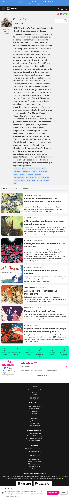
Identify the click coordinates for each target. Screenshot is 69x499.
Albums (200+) (28, 189)
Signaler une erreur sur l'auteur (6, 31)
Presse (34, 392)
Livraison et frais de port (34, 461)
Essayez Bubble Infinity (34, 436)
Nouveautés (34, 418)
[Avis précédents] (18, 366)
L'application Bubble (34, 433)
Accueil (3, 14)
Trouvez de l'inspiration (34, 406)
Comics (34, 411)
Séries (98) (14, 189)
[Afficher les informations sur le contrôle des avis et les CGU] (15, 371)
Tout (5, 189)
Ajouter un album (34, 441)
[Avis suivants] (66, 366)
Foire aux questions (35, 459)
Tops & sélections (34, 421)
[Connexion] (66, 8)
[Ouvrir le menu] (3, 8)
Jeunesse (34, 416)
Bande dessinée (34, 409)
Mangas (34, 413)
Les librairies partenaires (34, 451)
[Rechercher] (58, 8)
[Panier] (62, 8)
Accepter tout (52, 492)
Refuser (63, 492)
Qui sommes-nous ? (34, 390)
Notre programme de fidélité (34, 438)
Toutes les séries (34, 423)
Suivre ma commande (34, 464)
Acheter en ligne (34, 466)
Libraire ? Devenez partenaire (34, 449)
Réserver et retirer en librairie (35, 469)
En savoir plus (37, 4)
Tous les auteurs (34, 425)
